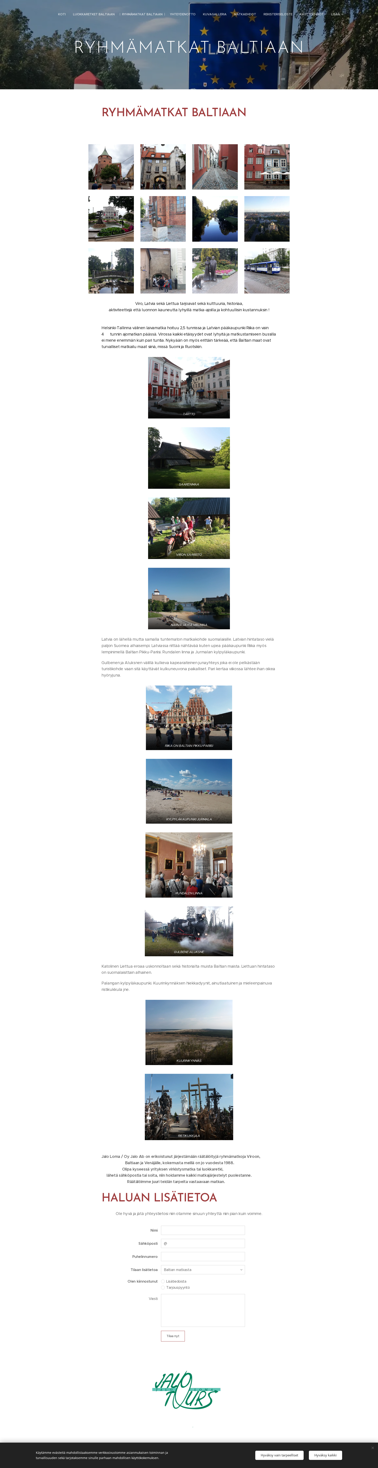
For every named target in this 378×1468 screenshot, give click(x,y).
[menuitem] (61, 14)
